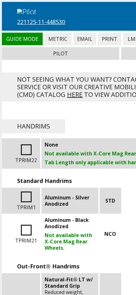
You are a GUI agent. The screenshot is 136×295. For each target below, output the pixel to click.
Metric (58, 39)
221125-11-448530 (41, 22)
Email (84, 39)
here (75, 94)
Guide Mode (22, 39)
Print (109, 39)
